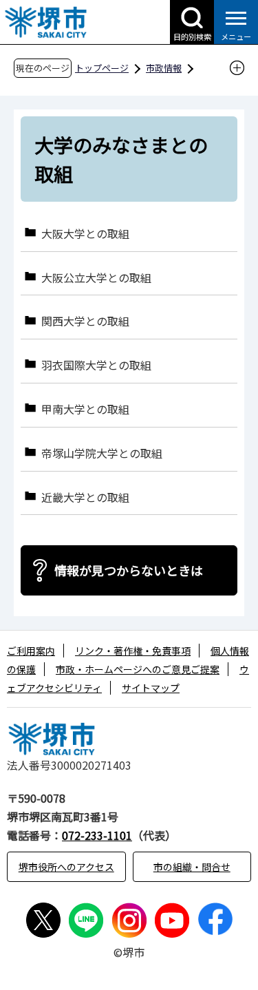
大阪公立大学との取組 (96, 277)
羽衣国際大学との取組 (96, 364)
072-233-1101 (97, 835)
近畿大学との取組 (85, 497)
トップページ (102, 67)
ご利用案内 (31, 650)
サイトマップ (151, 688)
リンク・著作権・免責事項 (133, 650)
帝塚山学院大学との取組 (101, 453)
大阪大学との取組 (85, 233)
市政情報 (164, 67)
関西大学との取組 (85, 320)
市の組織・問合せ (191, 867)
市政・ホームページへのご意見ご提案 (137, 669)
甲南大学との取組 (85, 409)
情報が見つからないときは (128, 570)
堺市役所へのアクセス (66, 867)
